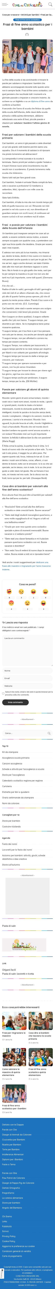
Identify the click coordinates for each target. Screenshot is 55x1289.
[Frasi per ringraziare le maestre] (14, 1021)
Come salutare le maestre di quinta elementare (11, 1072)
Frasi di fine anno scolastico (27, 20)
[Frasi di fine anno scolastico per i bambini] (14, 1093)
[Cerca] (50, 4)
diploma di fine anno (40, 101)
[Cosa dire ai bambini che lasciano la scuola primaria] (41, 1021)
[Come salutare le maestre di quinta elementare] (14, 1057)
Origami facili (9, 970)
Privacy (1, 1274)
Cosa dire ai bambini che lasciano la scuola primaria (40, 1036)
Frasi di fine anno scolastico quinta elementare (37, 1072)
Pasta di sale (9, 926)
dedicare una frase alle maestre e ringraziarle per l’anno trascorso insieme (26, 566)
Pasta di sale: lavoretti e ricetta (18, 974)
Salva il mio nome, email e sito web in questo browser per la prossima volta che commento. (29, 693)
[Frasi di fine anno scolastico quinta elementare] (41, 1057)
